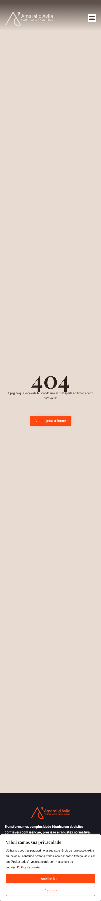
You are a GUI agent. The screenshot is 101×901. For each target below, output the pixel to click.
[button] (92, 18)
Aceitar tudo (50, 878)
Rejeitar (50, 890)
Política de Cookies (29, 867)
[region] (50, 867)
